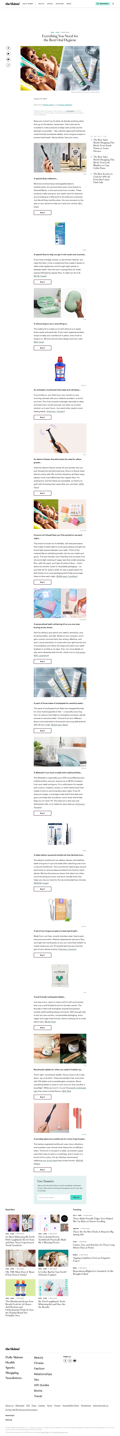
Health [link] (41, 3)
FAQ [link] (28, 1405)
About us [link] (10, 1405)
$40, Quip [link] (38, 342)
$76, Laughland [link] (41, 655)
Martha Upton (48, 105)
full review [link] (80, 652)
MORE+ (69, 3)
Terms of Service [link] (58, 1432)
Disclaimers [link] (86, 1405)
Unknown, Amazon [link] (55, 411)
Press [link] (34, 1405)
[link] (13, 4)
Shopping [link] (60, 3)
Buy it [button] (42, 213)
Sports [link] (50, 3)
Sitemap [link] (9, 1420)
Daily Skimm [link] (28, 3)
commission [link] (70, 111)
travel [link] (80, 1150)
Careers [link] (41, 1405)
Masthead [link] (19, 1405)
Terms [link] (49, 1405)
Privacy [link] (57, 1405)
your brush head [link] (50, 1160)
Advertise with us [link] (100, 1405)
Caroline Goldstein (65, 105)
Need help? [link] (10, 1415)
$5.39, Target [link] (40, 276)
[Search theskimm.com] (113, 4)
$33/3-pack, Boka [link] (59, 725)
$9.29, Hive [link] (50, 1022)
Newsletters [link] (14, 1378)
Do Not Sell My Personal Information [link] (22, 1410)
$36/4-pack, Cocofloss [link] (67, 576)
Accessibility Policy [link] (70, 1405)
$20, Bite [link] (66, 1091)
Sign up (76, 1197)
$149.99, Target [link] (41, 883)
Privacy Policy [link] (45, 1432)
